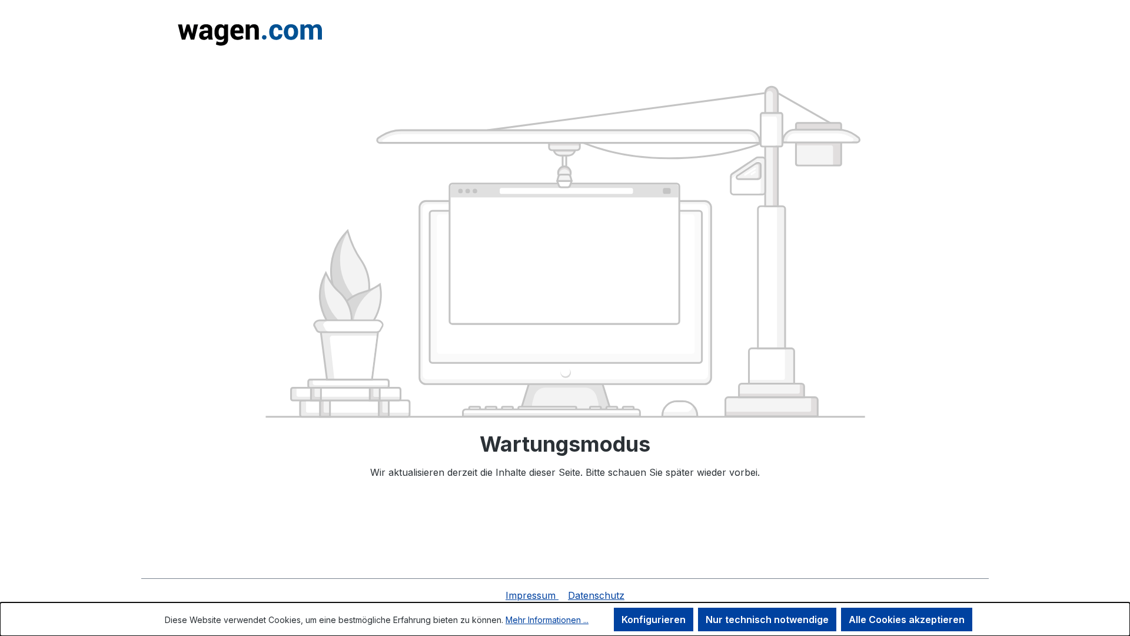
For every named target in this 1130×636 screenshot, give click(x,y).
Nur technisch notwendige (767, 619)
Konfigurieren (654, 619)
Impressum (532, 595)
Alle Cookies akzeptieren (907, 619)
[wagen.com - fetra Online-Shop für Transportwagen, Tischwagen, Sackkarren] (248, 31)
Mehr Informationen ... (547, 620)
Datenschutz (596, 595)
